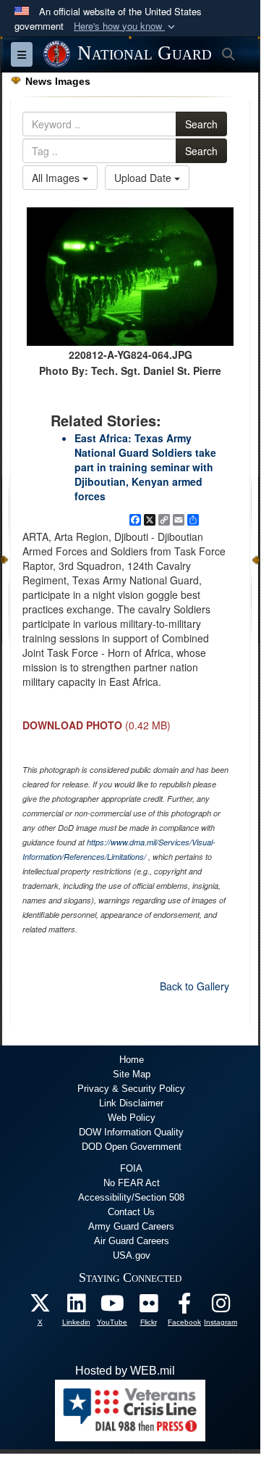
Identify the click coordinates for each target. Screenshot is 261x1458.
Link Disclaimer (131, 1103)
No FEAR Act (131, 1182)
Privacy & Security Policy (131, 1088)
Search (201, 124)
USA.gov (131, 1255)
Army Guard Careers (131, 1226)
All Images (57, 177)
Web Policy (131, 1117)
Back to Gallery (194, 986)
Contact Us (131, 1211)
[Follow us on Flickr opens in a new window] (148, 1307)
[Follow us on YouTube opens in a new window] (112, 1307)
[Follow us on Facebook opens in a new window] (184, 1307)
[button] (126, 26)
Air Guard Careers (131, 1240)
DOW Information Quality (131, 1132)
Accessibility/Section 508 (131, 1197)
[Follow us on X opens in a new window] (40, 1307)
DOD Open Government (131, 1146)
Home (131, 1059)
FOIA (131, 1168)
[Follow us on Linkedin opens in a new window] (76, 1307)
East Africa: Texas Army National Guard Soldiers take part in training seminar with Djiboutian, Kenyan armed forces (145, 467)
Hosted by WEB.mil (125, 1370)
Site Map (131, 1074)
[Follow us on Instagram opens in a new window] (220, 1307)
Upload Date (144, 177)
